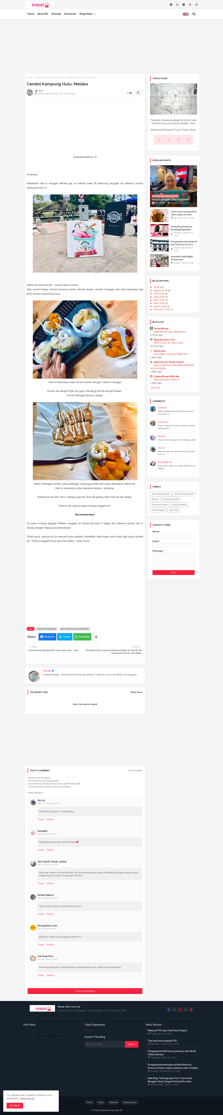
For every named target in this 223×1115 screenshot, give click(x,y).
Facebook (49, 636)
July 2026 (159, 293)
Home (30, 14)
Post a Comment (85, 991)
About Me (42, 14)
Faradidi (42, 831)
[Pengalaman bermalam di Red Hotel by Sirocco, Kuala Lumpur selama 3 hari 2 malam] (159, 245)
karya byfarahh (179, 505)
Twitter (67, 636)
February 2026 (162, 309)
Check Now (25, 1098)
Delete (50, 819)
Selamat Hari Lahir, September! (170, 331)
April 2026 (159, 303)
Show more (136, 692)
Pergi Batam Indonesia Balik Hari (170, 354)
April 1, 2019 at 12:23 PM (47, 865)
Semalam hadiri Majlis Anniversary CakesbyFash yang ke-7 (183, 259)
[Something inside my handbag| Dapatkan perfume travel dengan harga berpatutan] (159, 230)
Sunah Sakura (46, 895)
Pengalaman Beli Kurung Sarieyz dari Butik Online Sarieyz (172, 1053)
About (101, 1102)
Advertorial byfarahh (184, 494)
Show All (155, 387)
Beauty (155, 499)
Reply (41, 819)
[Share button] (96, 636)
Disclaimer (70, 14)
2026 (157, 287)
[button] (186, 14)
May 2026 (159, 300)
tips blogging (158, 510)
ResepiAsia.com (47, 925)
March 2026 (160, 306)
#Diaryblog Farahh (161, 494)
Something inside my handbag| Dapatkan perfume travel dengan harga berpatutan (183, 231)
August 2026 (161, 290)
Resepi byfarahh (171, 499)
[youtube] (180, 1009)
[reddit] (191, 1009)
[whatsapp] (177, 4)
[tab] (31, 13)
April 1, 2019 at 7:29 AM (47, 834)
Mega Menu (86, 14)
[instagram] (196, 4)
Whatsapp (84, 636)
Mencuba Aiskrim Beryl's (167, 379)
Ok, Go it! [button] (15, 1105)
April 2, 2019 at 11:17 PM (47, 898)
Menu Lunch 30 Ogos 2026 (168, 342)
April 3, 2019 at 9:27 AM (47, 929)
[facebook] (171, 4)
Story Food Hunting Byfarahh (49, 77)
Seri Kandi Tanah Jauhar (52, 861)
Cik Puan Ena (45, 956)
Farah (47, 670)
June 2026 (160, 297)
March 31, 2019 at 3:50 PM (48, 803)
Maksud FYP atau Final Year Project (167, 1030)
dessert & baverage (46, 629)
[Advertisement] (111, 45)
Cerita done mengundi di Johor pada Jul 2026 (183, 213)
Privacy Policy (130, 1102)
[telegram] (184, 4)
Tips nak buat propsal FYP (162, 1040)
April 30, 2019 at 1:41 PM (47, 959)
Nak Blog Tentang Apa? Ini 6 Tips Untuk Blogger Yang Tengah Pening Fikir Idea (170, 1080)
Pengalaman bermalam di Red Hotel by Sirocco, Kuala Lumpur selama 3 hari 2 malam (184, 246)
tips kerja (173, 510)
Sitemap (56, 14)
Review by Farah (159, 505)
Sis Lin (41, 800)
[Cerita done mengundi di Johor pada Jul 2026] (159, 215)
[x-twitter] (190, 4)
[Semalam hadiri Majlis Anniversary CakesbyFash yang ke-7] (159, 260)
